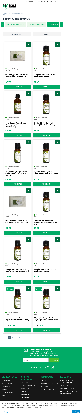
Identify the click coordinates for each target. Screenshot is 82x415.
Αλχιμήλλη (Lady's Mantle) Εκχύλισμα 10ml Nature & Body (46, 319)
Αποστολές (25, 395)
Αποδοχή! (75, 412)
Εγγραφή (54, 360)
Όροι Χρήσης (25, 382)
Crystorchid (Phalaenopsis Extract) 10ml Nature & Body (44, 124)
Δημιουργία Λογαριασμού (49, 383)
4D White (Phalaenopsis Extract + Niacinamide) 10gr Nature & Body (17, 76)
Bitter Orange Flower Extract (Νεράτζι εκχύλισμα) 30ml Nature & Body (15, 125)
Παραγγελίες (45, 386)
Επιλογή (4, 412)
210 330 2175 (66, 385)
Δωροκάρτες (6, 395)
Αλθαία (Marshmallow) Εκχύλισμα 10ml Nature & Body (17, 319)
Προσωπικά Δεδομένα (28, 385)
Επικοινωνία (6, 380)
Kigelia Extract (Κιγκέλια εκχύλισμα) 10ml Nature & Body (46, 173)
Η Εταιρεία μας (7, 383)
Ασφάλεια (25, 389)
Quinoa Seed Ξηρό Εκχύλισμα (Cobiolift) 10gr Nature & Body (16, 221)
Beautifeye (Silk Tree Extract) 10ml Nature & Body (44, 75)
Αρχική (4, 14)
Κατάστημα (6, 386)
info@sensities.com (68, 388)
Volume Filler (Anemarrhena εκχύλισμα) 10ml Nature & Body (17, 270)
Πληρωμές (24, 392)
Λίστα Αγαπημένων (47, 389)
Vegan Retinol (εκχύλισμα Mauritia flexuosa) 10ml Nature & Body (45, 222)
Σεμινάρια (5, 389)
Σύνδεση (43, 380)
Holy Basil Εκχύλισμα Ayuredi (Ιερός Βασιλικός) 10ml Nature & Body (16, 173)
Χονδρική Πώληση (7, 392)
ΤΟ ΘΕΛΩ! (18, 86)
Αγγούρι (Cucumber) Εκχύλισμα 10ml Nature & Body (46, 270)
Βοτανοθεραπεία (15, 14)
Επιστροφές (25, 398)
